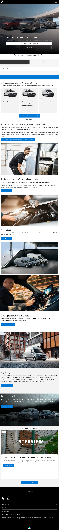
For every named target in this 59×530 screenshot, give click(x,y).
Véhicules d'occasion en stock (29, 116)
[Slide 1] (31, 52)
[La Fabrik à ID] (29, 528)
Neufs (44, 62)
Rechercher (29, 77)
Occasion (14, 62)
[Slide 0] (28, 52)
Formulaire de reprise (8, 325)
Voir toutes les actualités (30, 483)
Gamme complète (28, 119)
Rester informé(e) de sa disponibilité (29, 43)
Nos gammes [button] (5, 504)
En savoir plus (28, 47)
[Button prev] (3, 100)
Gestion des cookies (48, 517)
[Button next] (56, 100)
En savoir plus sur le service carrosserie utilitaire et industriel (18, 139)
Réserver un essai (7, 386)
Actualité (4, 431)
